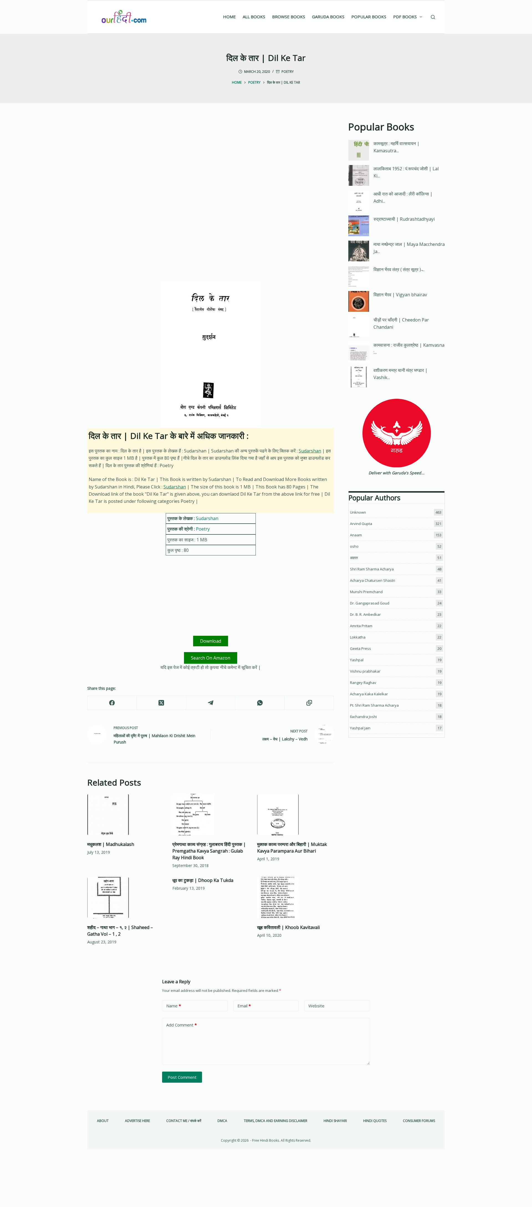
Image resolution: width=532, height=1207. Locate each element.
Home (229, 16)
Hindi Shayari (335, 1121)
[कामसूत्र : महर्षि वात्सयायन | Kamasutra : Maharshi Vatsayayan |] (358, 150)
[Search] (433, 17)
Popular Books (368, 16)
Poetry (288, 71)
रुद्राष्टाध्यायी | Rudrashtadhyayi (404, 219)
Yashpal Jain (360, 727)
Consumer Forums (419, 1121)
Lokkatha (357, 637)
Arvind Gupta (361, 523)
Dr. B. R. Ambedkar (365, 614)
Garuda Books (328, 16)
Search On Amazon (210, 658)
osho (354, 546)
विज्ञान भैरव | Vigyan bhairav (400, 295)
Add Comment (181, 1025)
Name (173, 1005)
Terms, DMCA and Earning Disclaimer (275, 1121)
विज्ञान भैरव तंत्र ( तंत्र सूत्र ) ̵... (399, 269)
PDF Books (405, 16)
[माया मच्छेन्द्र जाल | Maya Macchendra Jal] (358, 251)
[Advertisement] (210, 160)
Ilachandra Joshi (363, 716)
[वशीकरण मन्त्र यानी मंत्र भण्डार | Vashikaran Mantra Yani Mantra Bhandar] (358, 377)
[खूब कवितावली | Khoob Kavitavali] (295, 897)
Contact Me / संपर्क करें (183, 1121)
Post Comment (182, 1077)
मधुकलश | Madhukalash (110, 844)
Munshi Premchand (366, 591)
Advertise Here (137, 1121)
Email (244, 1005)
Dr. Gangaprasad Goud (369, 603)
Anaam (356, 534)
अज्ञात (354, 557)
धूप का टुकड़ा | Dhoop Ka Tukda (202, 880)
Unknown (358, 512)
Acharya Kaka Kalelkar (369, 693)
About (103, 1121)
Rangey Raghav (363, 682)
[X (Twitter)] (161, 703)
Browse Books (288, 16)
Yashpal (357, 659)
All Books (254, 16)
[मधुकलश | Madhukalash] (125, 814)
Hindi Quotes (375, 1121)
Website (316, 1005)
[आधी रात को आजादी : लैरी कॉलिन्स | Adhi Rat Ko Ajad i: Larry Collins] (358, 200)
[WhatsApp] (260, 703)
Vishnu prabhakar (365, 671)
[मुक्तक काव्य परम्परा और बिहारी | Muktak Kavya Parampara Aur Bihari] (295, 814)
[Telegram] (211, 703)
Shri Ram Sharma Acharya (372, 569)
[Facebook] (112, 703)
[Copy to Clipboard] (309, 703)
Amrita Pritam (361, 625)
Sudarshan (310, 451)
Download (210, 641)
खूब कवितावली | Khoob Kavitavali (288, 927)
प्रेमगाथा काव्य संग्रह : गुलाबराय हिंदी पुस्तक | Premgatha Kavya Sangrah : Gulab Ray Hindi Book (209, 851)
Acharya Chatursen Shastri (372, 580)
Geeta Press (360, 648)
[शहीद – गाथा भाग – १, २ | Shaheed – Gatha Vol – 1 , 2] (125, 897)
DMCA (222, 1121)
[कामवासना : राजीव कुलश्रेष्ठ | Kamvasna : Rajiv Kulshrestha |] (358, 351)
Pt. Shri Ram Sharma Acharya (374, 705)
